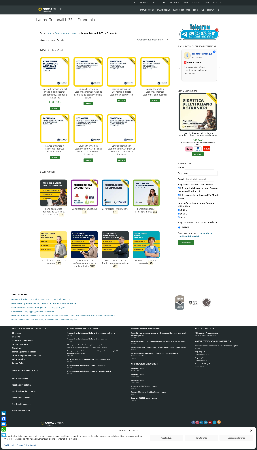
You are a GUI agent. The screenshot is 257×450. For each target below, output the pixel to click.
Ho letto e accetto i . (195, 235)
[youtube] (210, 422)
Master (154, 3)
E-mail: (181, 179)
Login (207, 3)
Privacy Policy (23, 445)
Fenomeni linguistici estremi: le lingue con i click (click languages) (40, 299)
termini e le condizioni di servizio (195, 235)
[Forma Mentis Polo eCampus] (180, 301)
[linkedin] (201, 422)
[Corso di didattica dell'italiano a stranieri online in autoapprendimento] (198, 112)
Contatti (33, 445)
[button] (251, 430)
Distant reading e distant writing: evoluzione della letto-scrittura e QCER (43, 303)
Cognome (183, 173)
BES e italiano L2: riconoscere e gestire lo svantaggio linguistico (39, 307)
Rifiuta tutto (201, 437)
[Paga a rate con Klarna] (189, 148)
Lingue (185, 3)
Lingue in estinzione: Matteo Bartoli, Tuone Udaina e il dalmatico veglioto (44, 319)
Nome (181, 167)
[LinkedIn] (3, 413)
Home (134, 3)
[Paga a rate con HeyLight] (206, 148)
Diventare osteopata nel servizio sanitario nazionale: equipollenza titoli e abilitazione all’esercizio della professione (63, 315)
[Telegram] (3, 434)
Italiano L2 (144, 3)
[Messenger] (3, 424)
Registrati (217, 3)
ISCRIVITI (55, 108)
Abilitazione (174, 3)
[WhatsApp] (3, 429)
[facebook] (193, 422)
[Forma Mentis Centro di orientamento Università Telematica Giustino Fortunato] (207, 301)
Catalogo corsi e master (67, 33)
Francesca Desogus (202, 53)
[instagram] (197, 422)
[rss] (219, 422)
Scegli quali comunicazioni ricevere (195, 184)
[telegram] (206, 422)
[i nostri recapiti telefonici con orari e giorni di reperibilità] (199, 32)
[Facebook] (3, 418)
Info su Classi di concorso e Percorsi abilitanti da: (196, 205)
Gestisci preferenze (236, 437)
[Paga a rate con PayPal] (198, 148)
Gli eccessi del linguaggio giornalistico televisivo (32, 311)
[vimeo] (214, 422)
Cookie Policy (10, 445)
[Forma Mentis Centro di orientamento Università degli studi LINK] (193, 301)
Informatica (196, 3)
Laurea (163, 3)
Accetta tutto (167, 437)
